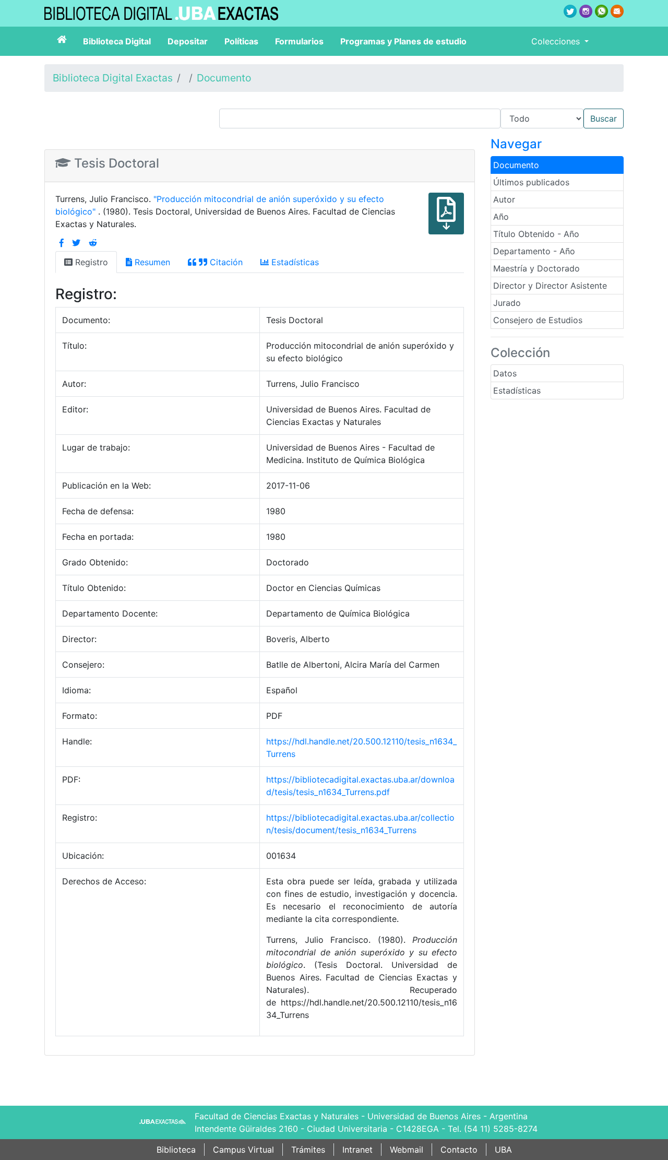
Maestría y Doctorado (536, 268)
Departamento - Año (534, 251)
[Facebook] (61, 242)
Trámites (308, 1149)
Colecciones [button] (556, 41)
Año (501, 216)
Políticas (241, 41)
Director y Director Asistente (550, 285)
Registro (90, 262)
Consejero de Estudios (537, 320)
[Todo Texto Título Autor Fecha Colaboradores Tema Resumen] (421, 118)
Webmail (406, 1149)
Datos (505, 373)
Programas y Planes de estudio (403, 41)
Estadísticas (517, 390)
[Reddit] (93, 242)
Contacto (459, 1149)
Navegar (516, 143)
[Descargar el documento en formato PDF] (446, 220)
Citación (225, 262)
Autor (504, 199)
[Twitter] (76, 242)
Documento (224, 78)
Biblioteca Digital (117, 41)
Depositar (188, 41)
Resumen (151, 262)
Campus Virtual (243, 1149)
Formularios (299, 41)
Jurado (507, 303)
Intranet (357, 1149)
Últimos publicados (531, 182)
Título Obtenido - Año (536, 234)
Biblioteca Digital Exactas (113, 78)
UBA (503, 1149)
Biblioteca (176, 1149)
